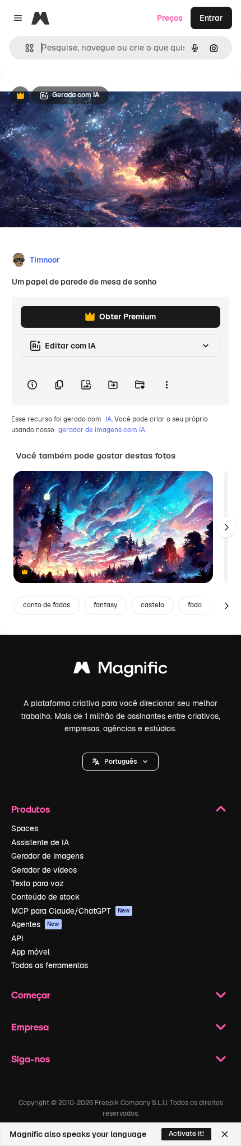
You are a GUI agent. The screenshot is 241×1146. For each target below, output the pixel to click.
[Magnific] (120, 670)
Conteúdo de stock (45, 897)
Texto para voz (37, 883)
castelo (152, 604)
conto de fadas (46, 604)
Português (120, 761)
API (17, 938)
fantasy (105, 604)
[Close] (224, 1134)
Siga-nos (30, 1059)
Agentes (35, 924)
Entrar (211, 18)
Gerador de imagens (47, 856)
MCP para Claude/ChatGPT (70, 911)
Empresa (30, 1027)
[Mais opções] (166, 384)
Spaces (24, 828)
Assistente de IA (40, 842)
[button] (120, 762)
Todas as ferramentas (49, 965)
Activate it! (186, 1133)
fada (195, 604)
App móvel (30, 952)
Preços (170, 18)
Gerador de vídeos (44, 870)
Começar (30, 995)
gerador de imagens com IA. (102, 429)
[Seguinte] (226, 527)
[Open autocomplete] (25, 48)
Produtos (30, 809)
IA (108, 419)
